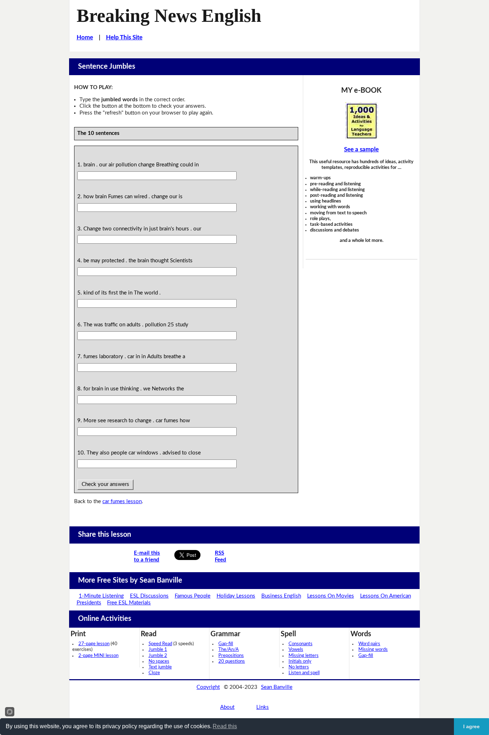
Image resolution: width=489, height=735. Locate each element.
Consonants (301, 644)
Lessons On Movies (330, 596)
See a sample (361, 149)
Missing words (373, 649)
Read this (225, 726)
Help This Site (124, 37)
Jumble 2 (158, 655)
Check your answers (105, 484)
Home (85, 37)
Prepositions (231, 655)
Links (262, 707)
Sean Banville (276, 687)
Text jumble (160, 667)
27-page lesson (94, 644)
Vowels (296, 649)
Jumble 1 (158, 649)
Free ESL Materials (129, 602)
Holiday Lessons (236, 596)
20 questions (231, 661)
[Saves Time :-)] (361, 120)
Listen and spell (304, 673)
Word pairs (369, 644)
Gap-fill (225, 644)
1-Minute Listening (101, 596)
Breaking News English (169, 15)
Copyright (208, 687)
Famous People (192, 596)
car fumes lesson (122, 501)
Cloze (154, 673)
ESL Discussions (149, 596)
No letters (299, 667)
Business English (281, 596)
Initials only (300, 661)
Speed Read (160, 644)
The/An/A (228, 649)
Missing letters (304, 655)
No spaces (159, 661)
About (227, 707)
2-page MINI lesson (98, 655)
